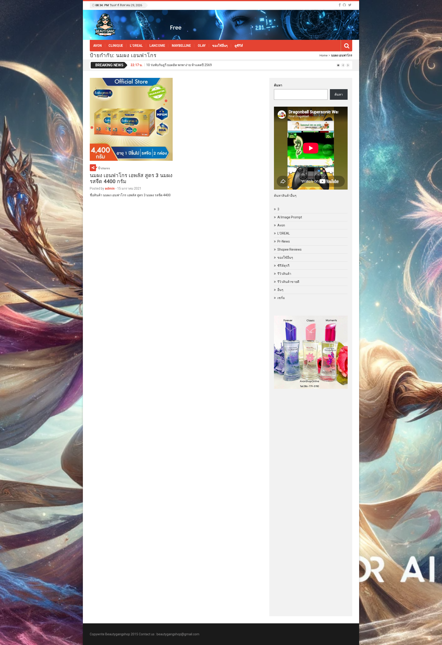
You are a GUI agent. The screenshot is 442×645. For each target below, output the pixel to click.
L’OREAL (136, 45)
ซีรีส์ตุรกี (283, 265)
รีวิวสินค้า (284, 274)
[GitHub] (344, 5)
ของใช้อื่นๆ (220, 45)
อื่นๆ (280, 290)
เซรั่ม (281, 298)
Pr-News (283, 241)
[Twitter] (349, 5)
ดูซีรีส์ (239, 45)
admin (110, 188)
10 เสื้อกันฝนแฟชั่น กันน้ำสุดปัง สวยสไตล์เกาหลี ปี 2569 (185, 65)
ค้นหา (278, 85)
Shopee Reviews (289, 249)
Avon (97, 45)
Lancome (157, 45)
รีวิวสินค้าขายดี (288, 282)
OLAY (201, 45)
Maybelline (181, 45)
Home (324, 55)
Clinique (115, 45)
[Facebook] (339, 5)
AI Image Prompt (289, 217)
